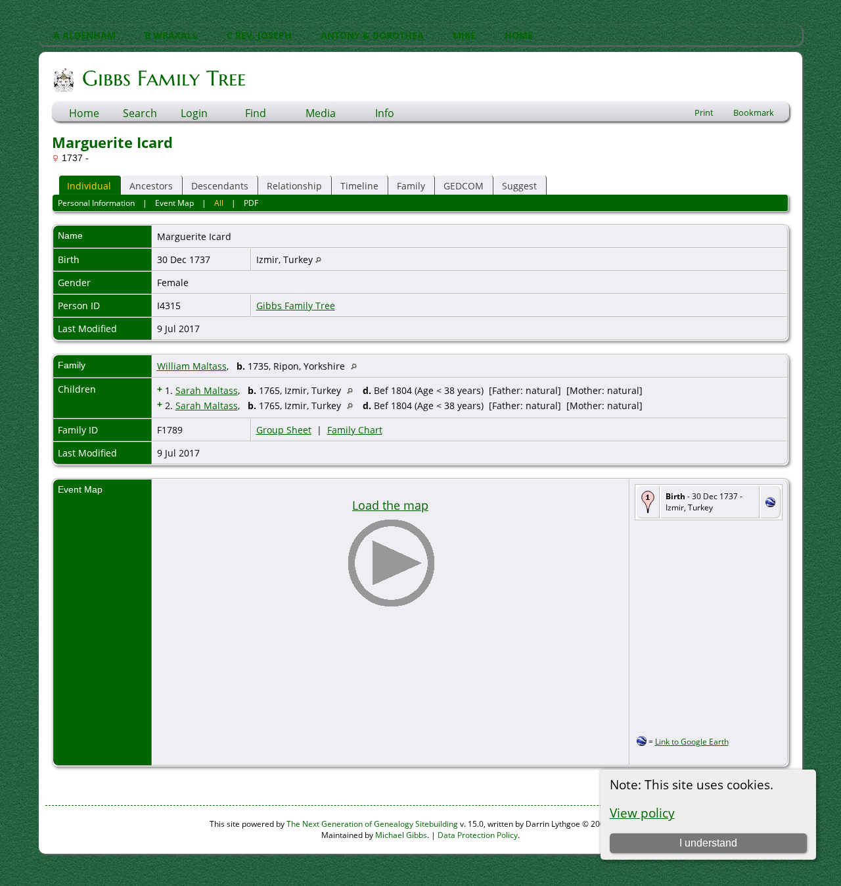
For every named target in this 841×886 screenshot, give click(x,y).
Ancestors (151, 186)
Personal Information (96, 203)
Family (411, 186)
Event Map (174, 203)
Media (321, 113)
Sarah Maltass (206, 390)
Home (84, 113)
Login (194, 113)
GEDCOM (463, 186)
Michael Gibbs (401, 835)
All (218, 203)
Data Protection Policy (478, 835)
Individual (89, 186)
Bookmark (753, 112)
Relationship (294, 186)
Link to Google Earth (692, 741)
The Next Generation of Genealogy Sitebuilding (372, 823)
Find (255, 113)
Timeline (359, 186)
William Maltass (192, 366)
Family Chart (354, 430)
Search (140, 113)
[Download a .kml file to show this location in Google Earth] (770, 503)
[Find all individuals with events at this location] (318, 259)
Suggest (519, 186)
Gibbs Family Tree (164, 78)
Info (384, 113)
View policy (642, 812)
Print (704, 112)
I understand (708, 843)
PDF (251, 203)
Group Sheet (283, 430)
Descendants (219, 186)
